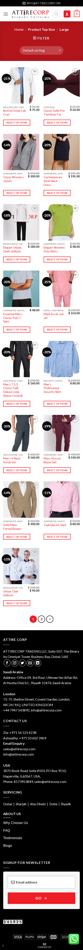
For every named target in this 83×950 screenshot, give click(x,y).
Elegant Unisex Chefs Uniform (12, 249)
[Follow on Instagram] (14, 662)
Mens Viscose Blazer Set (52, 460)
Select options (16, 122)
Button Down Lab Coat (14, 112)
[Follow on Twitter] (22, 662)
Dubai (8, 804)
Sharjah (21, 804)
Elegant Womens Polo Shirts (54, 249)
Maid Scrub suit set (54, 316)
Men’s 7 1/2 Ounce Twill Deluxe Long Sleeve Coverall (13, 390)
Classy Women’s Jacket (13, 179)
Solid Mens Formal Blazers (12, 526)
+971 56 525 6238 (22, 732)
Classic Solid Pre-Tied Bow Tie (55, 112)
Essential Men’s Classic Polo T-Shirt (12, 317)
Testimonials (12, 838)
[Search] (56, 13)
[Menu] (5, 14)
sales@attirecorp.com (19, 749)
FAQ (6, 830)
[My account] (67, 13)
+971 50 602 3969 (32, 738)
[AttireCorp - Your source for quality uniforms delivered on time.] (30, 13)
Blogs (7, 845)
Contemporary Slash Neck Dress (53, 180)
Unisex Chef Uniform (10, 593)
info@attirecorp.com (18, 754)
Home (18, 29)
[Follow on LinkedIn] (37, 662)
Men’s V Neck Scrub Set (11, 460)
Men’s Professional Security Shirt (52, 388)
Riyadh (66, 804)
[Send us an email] (30, 662)
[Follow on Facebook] (7, 662)
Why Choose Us (15, 823)
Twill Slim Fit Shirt (55, 525)
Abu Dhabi (38, 804)
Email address (26, 882)
